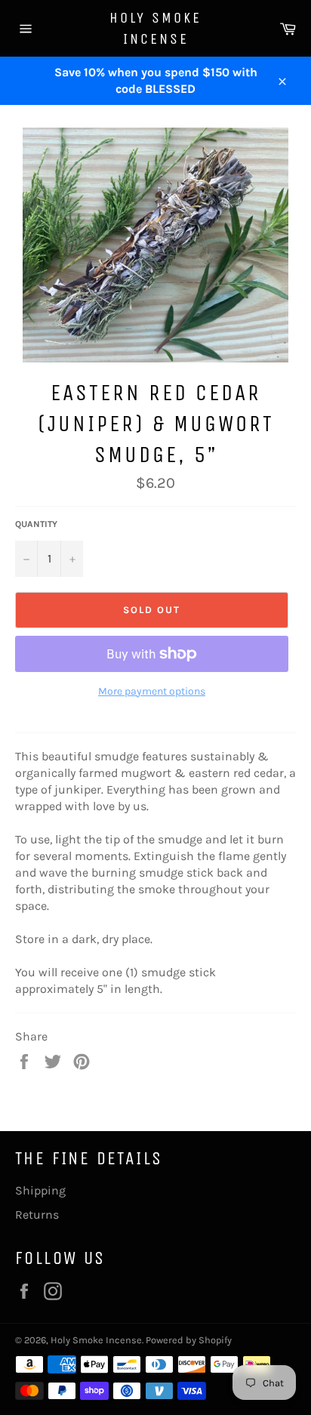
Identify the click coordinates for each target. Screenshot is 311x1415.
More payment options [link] (151, 691)
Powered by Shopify (189, 1340)
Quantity (36, 524)
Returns (37, 1214)
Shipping (40, 1190)
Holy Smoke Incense (155, 28)
